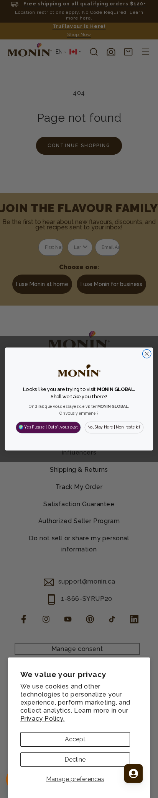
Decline (75, 759)
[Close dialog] (146, 354)
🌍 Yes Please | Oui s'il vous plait (48, 427)
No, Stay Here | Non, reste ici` (114, 427)
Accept (75, 739)
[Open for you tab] (133, 773)
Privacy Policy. (42, 718)
